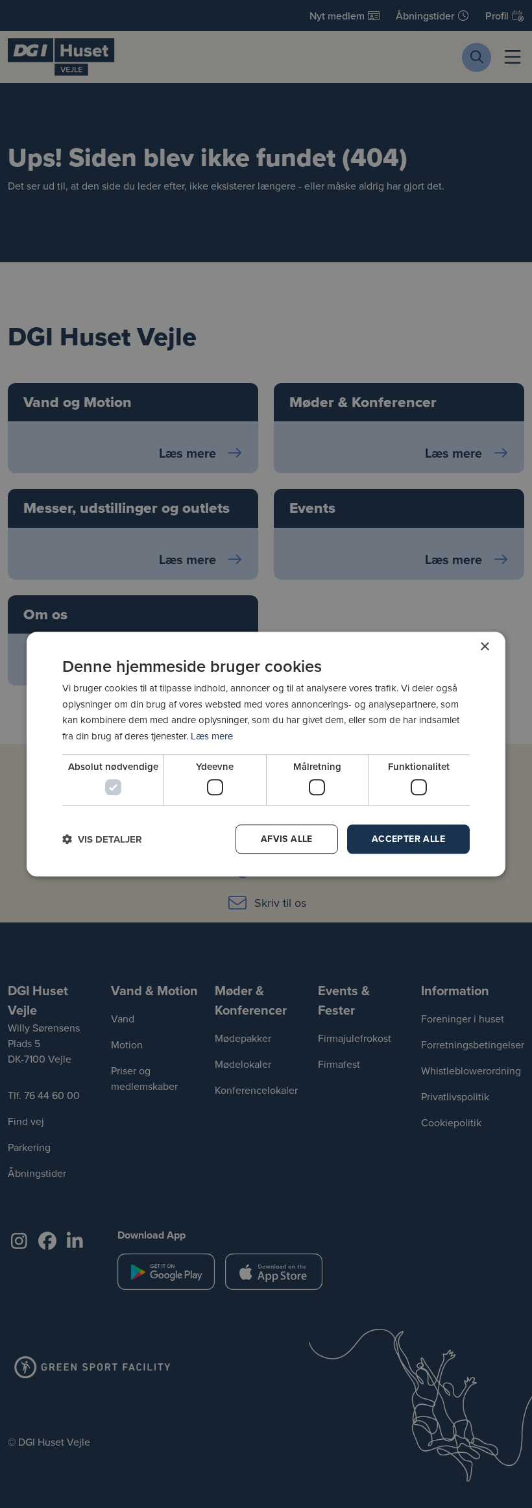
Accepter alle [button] (408, 838)
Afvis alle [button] (287, 838)
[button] (102, 839)
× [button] (484, 647)
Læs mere (212, 736)
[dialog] (266, 754)
